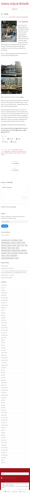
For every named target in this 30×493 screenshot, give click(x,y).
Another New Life (5, 240)
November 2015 (4, 330)
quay (15, 153)
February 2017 (4, 292)
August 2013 (3, 397)
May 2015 (3, 345)
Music (13, 248)
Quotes (9, 253)
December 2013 (4, 387)
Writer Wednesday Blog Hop (8, 258)
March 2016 (3, 320)
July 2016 (3, 310)
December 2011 (4, 447)
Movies (9, 248)
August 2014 (3, 367)
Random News (15, 253)
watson (24, 153)
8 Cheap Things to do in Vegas (7, 268)
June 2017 (3, 287)
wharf (3, 154)
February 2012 (4, 442)
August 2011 (3, 457)
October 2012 (4, 422)
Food (22, 245)
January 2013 (3, 415)
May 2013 (3, 405)
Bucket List (9, 245)
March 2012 (3, 440)
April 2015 (3, 347)
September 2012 (4, 425)
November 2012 (4, 420)
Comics (18, 245)
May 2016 (3, 315)
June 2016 (3, 312)
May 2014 (3, 375)
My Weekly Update (16, 250)
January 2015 (3, 355)
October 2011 (4, 452)
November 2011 (4, 450)
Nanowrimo (23, 250)
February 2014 (4, 382)
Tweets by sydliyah (5, 235)
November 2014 (4, 360)
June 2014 (3, 372)
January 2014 (3, 385)
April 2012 (3, 437)
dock (2, 153)
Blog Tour (19, 242)
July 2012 (3, 430)
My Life (17, 248)
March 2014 (3, 380)
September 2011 (4, 455)
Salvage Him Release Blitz (6, 277)
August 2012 (3, 427)
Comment (24, 197)
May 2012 (3, 435)
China (14, 245)
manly (11, 153)
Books (23, 242)
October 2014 (4, 362)
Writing (16, 258)
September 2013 (4, 395)
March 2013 (3, 410)
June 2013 (3, 402)
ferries (7, 153)
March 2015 (3, 350)
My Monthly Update (6, 250)
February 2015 (4, 352)
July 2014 (3, 370)
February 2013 (4, 412)
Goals (26, 245)
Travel (21, 149)
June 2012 (3, 432)
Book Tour (4, 245)
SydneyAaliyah (5, 232)
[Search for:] (15, 473)
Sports (25, 253)
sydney (19, 153)
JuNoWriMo (4, 248)
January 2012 (3, 445)
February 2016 (4, 322)
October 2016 (4, 302)
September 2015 (4, 335)
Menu (16, 9)
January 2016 (3, 325)
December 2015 (4, 327)
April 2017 (3, 290)
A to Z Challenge (13, 149)
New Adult (4, 253)
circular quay (22, 151)
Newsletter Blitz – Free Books (7, 275)
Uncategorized (13, 255)
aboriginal (7, 151)
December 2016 (4, 297)
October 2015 (4, 332)
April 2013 (3, 407)
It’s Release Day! (4, 266)
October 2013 (4, 392)
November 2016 (4, 300)
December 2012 (4, 417)
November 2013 (4, 390)
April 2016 (3, 317)
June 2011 (3, 462)
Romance (21, 253)
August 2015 (3, 337)
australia (14, 151)
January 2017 (3, 295)
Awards (20, 240)
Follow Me (4, 226)
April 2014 (3, 377)
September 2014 (4, 365)
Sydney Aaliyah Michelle (15, 4)
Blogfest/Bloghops (6, 242)
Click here (3, 124)
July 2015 (3, 340)
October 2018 (4, 285)
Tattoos (3, 255)
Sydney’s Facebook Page (8, 207)
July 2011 (3, 460)
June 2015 (3, 342)
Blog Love (13, 242)
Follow (3, 214)
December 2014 (4, 357)
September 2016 (4, 305)
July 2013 (3, 400)
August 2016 (3, 307)
